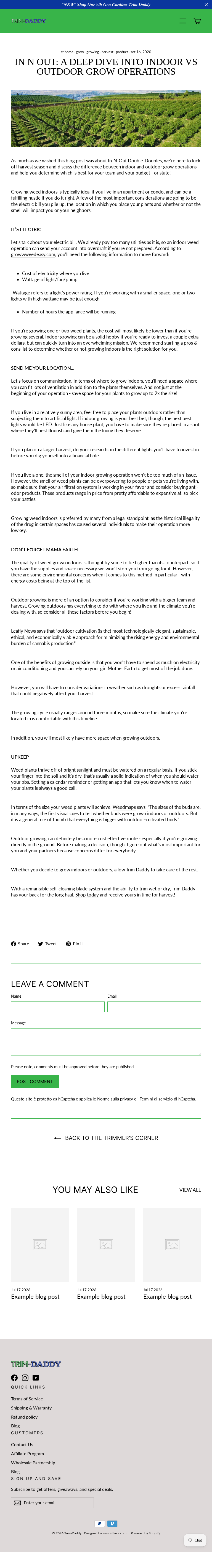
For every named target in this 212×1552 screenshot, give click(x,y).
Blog (15, 1425)
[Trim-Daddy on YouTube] (36, 1377)
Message (18, 1023)
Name (16, 996)
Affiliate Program (27, 1453)
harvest (107, 52)
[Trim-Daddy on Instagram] (25, 1377)
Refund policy (24, 1416)
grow (80, 52)
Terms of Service (27, 1398)
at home (67, 52)
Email (111, 996)
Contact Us (22, 1444)
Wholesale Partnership (33, 1462)
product (122, 52)
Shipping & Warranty (31, 1407)
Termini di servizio (156, 1098)
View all (190, 1190)
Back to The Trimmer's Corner (110, 1138)
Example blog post (35, 1296)
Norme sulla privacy (115, 1098)
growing (92, 52)
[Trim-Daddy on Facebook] (14, 1377)
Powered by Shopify (145, 1533)
